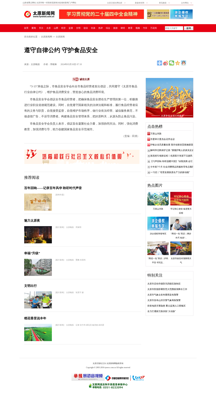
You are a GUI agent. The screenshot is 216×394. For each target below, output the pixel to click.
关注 (41, 28)
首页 (26, 28)
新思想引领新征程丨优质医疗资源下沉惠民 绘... (173, 156)
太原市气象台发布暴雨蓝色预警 (162, 295)
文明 (78, 28)
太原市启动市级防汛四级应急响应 (164, 284)
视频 (138, 28)
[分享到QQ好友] (183, 63)
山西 (56, 28)
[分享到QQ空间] (177, 63)
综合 (108, 28)
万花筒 (153, 28)
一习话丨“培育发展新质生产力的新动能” (170, 172)
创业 (85, 28)
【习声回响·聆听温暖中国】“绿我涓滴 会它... (172, 161)
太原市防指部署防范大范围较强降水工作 (167, 289)
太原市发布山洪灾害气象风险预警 (164, 300)
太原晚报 (35, 64)
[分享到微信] (171, 63)
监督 (71, 28)
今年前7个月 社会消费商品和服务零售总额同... (173, 167)
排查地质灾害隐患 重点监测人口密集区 (166, 306)
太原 (48, 28)
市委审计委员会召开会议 (162, 139)
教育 (130, 28)
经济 (63, 28)
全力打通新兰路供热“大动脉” (161, 311)
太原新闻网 (46, 37)
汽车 (145, 28)
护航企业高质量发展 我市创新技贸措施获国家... (173, 145)
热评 (100, 28)
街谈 (93, 28)
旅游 (115, 28)
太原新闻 (60, 37)
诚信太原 (85, 79)
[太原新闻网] (39, 14)
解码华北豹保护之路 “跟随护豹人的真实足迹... (173, 150)
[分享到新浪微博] (165, 63)
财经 (123, 28)
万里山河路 (155, 133)
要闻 (33, 28)
